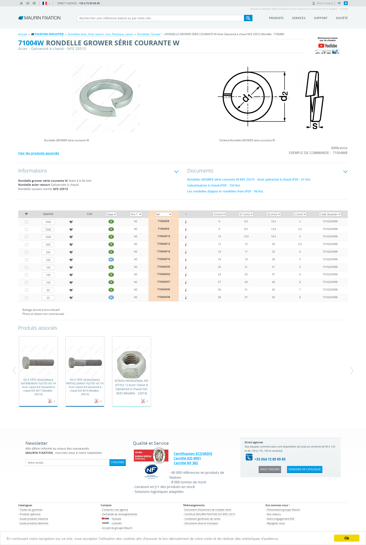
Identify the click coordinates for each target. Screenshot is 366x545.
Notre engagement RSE (280, 518)
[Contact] (28, 3)
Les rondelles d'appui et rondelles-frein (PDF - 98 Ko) (225, 191)
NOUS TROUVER (269, 469)
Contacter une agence (115, 509)
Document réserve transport (201, 523)
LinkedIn (117, 523)
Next (166, 96)
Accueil (22, 34)
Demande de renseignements (119, 514)
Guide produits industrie (34, 518)
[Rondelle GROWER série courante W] (105, 100)
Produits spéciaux (30, 514)
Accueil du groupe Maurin (117, 528)
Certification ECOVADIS (193, 453)
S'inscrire (117, 462)
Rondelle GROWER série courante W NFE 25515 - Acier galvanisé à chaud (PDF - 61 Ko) (248, 179)
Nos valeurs (274, 514)
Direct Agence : (78, 3)
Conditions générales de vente (202, 518)
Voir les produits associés (38, 153)
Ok (346, 538)
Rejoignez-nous (276, 523)
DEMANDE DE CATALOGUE (305, 469)
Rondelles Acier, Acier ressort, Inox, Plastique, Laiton (100, 34)
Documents (50, 401)
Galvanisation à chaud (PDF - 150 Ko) (213, 185)
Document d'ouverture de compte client (207, 509)
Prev (45, 96)
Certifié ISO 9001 (187, 458)
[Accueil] (21, 3)
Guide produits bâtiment (34, 523)
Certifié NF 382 (186, 463)
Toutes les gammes (31, 509)
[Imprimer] (34, 3)
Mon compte (325, 3)
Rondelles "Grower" (149, 34)
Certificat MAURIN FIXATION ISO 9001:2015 (209, 514)
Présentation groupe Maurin (283, 509)
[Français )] (46, 3)
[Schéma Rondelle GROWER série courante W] (271, 100)
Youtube (116, 518)
